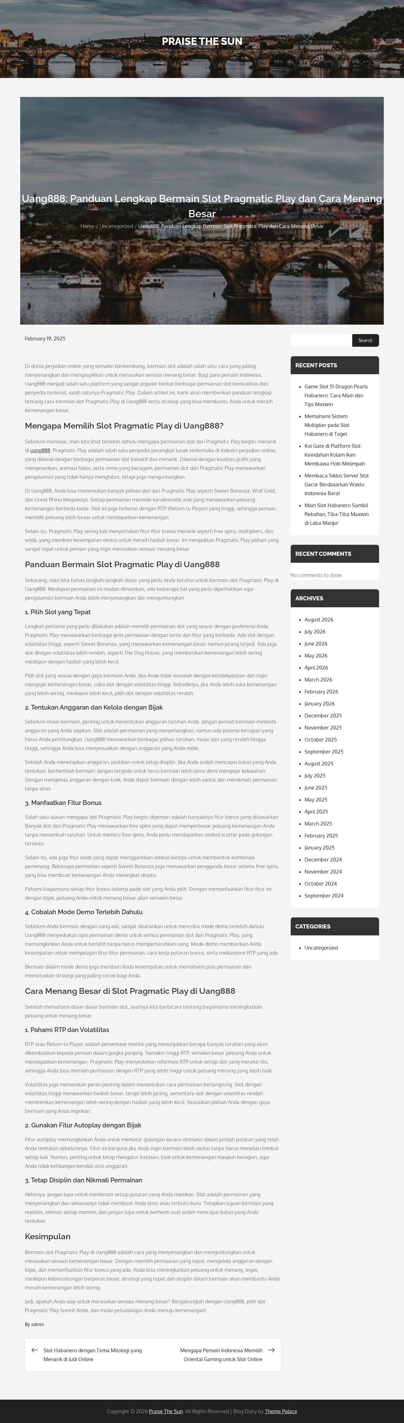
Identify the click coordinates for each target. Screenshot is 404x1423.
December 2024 (323, 859)
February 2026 (321, 691)
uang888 (40, 450)
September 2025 (324, 751)
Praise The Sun (202, 41)
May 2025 (316, 799)
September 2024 (324, 895)
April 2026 (316, 667)
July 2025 (315, 775)
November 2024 (323, 871)
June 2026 (316, 643)
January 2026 (320, 703)
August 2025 (319, 763)
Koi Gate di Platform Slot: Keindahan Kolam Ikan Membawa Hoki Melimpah (335, 455)
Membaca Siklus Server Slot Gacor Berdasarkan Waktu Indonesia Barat (337, 484)
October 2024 (321, 883)
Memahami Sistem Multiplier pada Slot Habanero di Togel (327, 425)
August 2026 (319, 619)
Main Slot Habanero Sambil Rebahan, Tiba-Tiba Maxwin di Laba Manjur (337, 514)
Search (365, 340)
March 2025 (318, 823)
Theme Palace (281, 1411)
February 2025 (321, 835)
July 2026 (315, 631)
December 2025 (323, 715)
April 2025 (316, 811)
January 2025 (320, 847)
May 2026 (316, 655)
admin (37, 1324)
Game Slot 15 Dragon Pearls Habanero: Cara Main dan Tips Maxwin (336, 395)
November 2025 (323, 727)
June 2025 (316, 787)
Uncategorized (321, 948)
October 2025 (321, 739)
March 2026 (318, 679)
